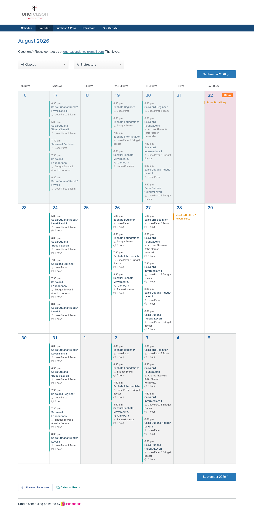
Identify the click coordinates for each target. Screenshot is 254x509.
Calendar (44, 28)
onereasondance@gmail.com (83, 51)
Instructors (88, 28)
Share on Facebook (37, 487)
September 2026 (214, 74)
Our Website (110, 28)
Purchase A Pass (66, 28)
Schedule (27, 28)
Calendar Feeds (70, 487)
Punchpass (73, 504)
